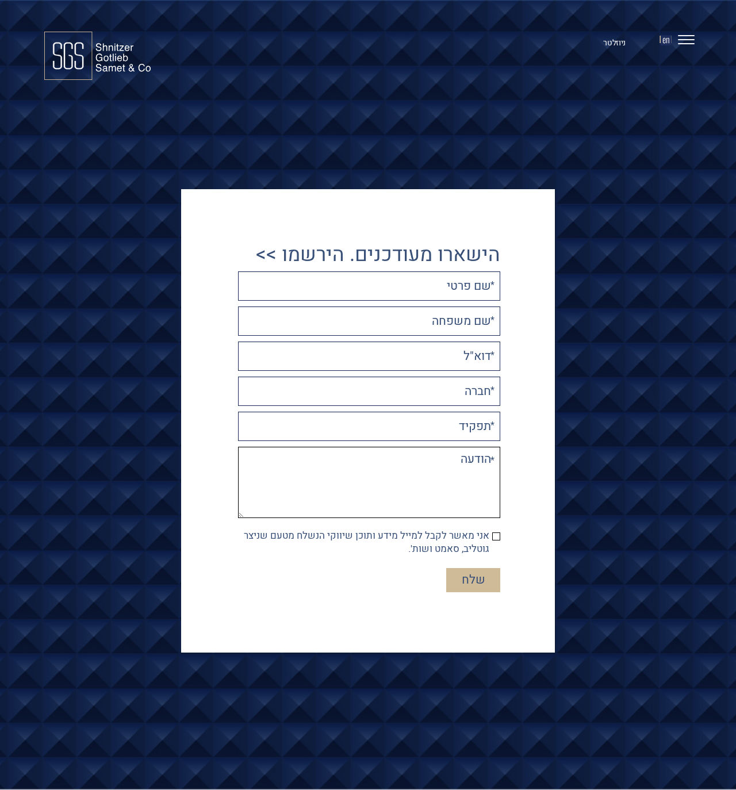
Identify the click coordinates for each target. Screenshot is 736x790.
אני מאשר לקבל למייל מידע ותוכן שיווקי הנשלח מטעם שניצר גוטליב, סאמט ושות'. (366, 543)
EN (665, 40)
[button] (681, 43)
